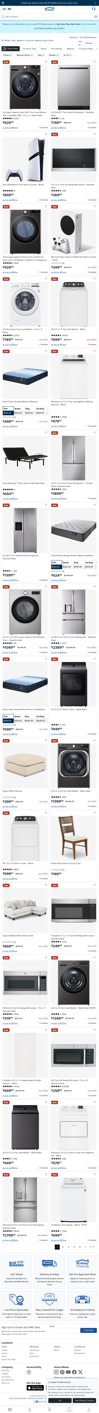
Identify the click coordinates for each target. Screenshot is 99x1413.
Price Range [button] (56, 48)
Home (11, 1398)
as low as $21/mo (10, 652)
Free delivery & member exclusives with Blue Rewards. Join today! (49, 3)
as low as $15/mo (58, 127)
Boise (56, 1350)
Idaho (57, 1346)
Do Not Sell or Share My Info (48, 1401)
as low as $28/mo (10, 580)
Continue (89, 1330)
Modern (20, 40)
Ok (60, 1400)
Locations (7, 1342)
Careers (5, 1373)
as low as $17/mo (10, 951)
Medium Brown (24, 55)
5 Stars (6, 55)
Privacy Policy (79, 1395)
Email (52, 1326)
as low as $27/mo (58, 1023)
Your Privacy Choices (84, 1400)
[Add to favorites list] (46, 61)
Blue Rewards (8, 1380)
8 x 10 (66, 55)
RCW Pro (6, 1370)
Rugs (51, 40)
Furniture (29, 40)
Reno (32, 1353)
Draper (5, 1350)
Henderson (35, 1350)
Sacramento (79, 1353)
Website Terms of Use (35, 1398)
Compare (44, 127)
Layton (5, 1353)
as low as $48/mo (59, 652)
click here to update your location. (49, 28)
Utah (4, 1346)
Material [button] (70, 48)
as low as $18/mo (10, 200)
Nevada (34, 1346)
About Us (6, 1383)
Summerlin (34, 1356)
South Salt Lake (8, 1359)
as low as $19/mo (10, 127)
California (79, 1346)
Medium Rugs (41, 40)
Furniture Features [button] (87, 48)
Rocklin (77, 1350)
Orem (4, 1356)
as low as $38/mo (59, 498)
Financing (6, 1377)
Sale (14, 40)
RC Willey (6, 40)
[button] (13, 3)
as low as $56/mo (10, 1240)
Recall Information (21, 1398)
